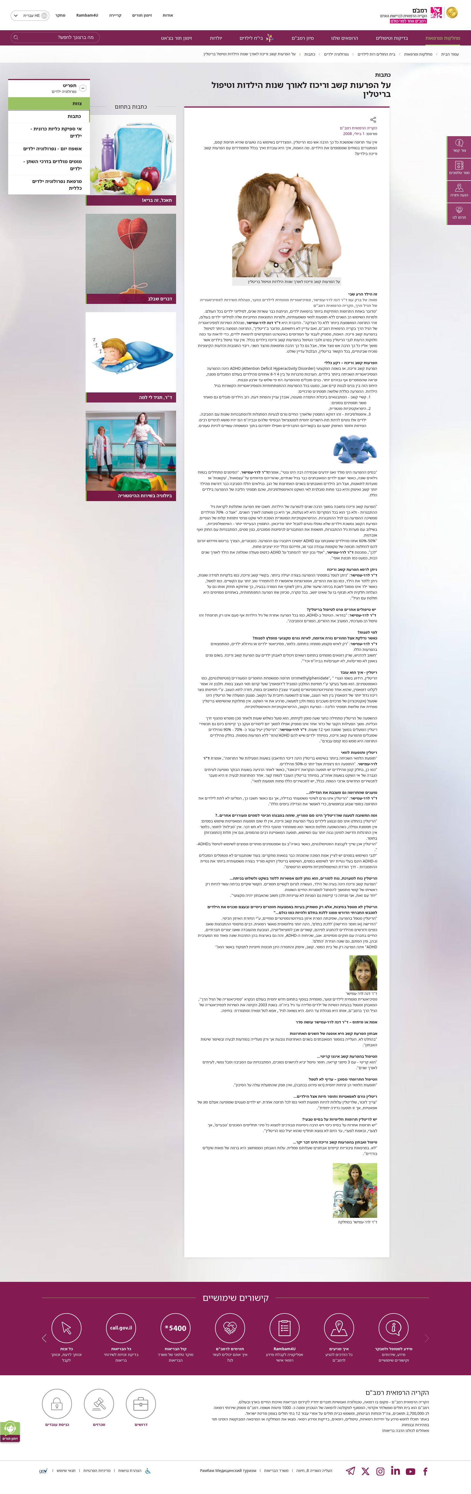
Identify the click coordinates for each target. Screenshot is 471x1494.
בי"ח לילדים (251, 38)
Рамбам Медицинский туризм (228, 1470)
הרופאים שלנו (344, 38)
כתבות (74, 116)
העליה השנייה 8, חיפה (313, 1470)
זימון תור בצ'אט (176, 38)
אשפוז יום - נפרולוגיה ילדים (52, 148)
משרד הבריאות (275, 1470)
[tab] (458, 147)
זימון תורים (142, 15)
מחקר (60, 15)
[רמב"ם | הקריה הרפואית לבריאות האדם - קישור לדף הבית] (419, 15)
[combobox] (30, 15)
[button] (49, 88)
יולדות (216, 38)
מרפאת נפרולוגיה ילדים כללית (57, 184)
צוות (77, 103)
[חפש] (16, 38)
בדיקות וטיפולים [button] (392, 38)
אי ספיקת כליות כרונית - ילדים (56, 132)
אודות (168, 15)
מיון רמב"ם (303, 38)
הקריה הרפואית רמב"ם (358, 127)
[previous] (425, 1338)
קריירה (115, 15)
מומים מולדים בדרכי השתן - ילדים (52, 165)
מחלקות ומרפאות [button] (442, 38)
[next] (46, 1338)
